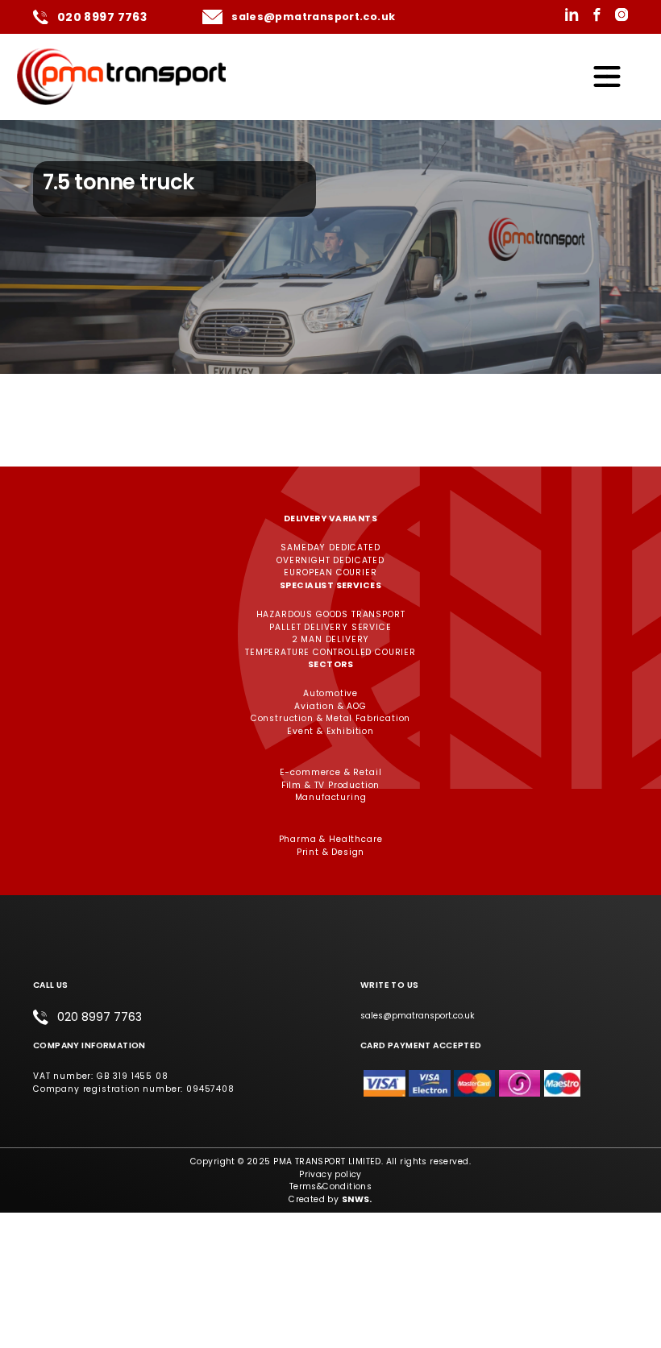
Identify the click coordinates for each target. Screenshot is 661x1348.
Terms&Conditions (330, 1186)
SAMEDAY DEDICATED (330, 547)
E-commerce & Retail (331, 772)
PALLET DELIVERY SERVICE (330, 627)
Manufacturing (331, 797)
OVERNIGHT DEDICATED (330, 560)
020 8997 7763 (102, 17)
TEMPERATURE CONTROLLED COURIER (330, 652)
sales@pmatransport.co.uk (313, 16)
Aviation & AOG (330, 706)
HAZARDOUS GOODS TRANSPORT (330, 614)
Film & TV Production (330, 785)
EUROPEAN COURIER (330, 572)
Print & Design (331, 852)
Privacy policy (330, 1174)
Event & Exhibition (330, 731)
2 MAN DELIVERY (331, 639)
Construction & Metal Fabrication (331, 718)
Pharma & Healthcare (331, 839)
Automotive (330, 693)
